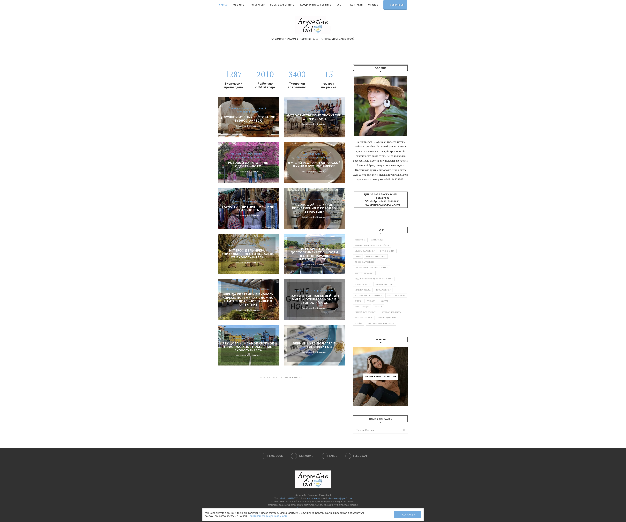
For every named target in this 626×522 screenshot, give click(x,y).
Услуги (384, 301)
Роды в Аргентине (282, 5)
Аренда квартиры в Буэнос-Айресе (372, 245)
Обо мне (238, 5)
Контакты (356, 5)
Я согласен (407, 515)
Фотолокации (255, 153)
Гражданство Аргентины (315, 5)
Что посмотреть (236, 245)
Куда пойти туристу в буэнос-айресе (374, 279)
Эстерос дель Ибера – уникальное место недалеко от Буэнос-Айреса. (248, 254)
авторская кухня (363, 318)
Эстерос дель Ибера (259, 245)
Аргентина (360, 240)
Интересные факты (364, 273)
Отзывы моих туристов (324, 199)
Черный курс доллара (365, 312)
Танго (358, 301)
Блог (339, 5)
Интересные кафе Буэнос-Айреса (371, 268)
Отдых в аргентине (384, 284)
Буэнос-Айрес (236, 153)
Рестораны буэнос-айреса (368, 295)
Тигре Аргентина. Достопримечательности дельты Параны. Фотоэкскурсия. (314, 254)
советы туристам (387, 318)
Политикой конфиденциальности (268, 516)
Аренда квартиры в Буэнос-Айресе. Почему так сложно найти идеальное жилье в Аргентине (248, 299)
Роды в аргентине (396, 295)
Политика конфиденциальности (313, 508)
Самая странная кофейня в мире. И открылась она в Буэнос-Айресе (314, 299)
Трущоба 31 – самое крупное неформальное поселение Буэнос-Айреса (248, 347)
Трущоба (371, 301)
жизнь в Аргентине (304, 338)
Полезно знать (233, 289)
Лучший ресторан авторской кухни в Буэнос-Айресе (314, 164)
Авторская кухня (311, 153)
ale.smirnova (313, 498)
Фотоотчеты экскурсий (314, 110)
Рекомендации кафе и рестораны (246, 108)
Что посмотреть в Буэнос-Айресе (248, 157)
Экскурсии (258, 5)
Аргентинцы (377, 240)
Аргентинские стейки (248, 112)
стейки (358, 323)
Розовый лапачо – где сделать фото (248, 164)
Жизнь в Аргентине (364, 262)
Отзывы (373, 5)
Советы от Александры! (258, 289)
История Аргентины (253, 201)
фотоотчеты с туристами (381, 323)
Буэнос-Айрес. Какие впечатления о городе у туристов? (314, 208)
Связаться (397, 5)
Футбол (378, 307)
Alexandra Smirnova (249, 125)
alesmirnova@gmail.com (382, 204)
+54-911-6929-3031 (288, 498)
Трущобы (255, 334)
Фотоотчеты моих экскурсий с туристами (314, 117)
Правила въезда (363, 290)
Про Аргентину (383, 290)
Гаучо (236, 201)
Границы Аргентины (376, 256)
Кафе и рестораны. (323, 290)
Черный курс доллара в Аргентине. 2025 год (314, 345)
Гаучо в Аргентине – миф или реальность (248, 208)
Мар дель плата (362, 284)
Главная (223, 5)
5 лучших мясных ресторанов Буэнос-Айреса (248, 118)
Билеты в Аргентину (365, 251)
